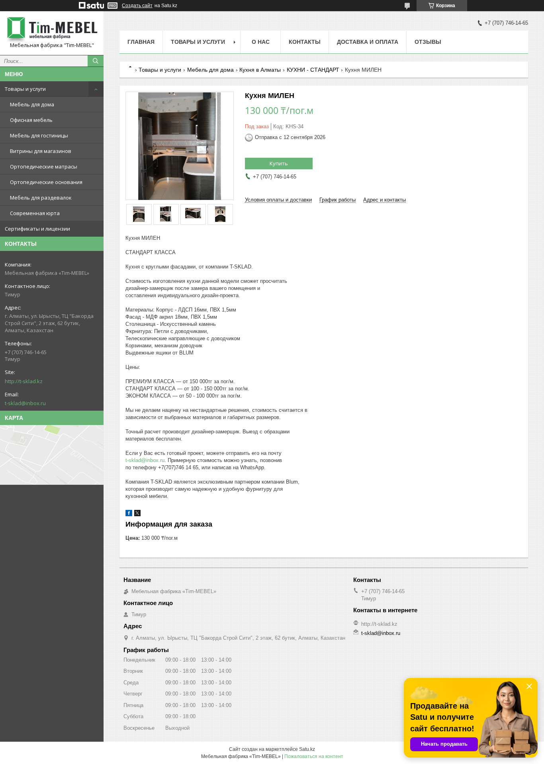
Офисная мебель (31, 119)
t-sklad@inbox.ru (25, 403)
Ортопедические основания (46, 182)
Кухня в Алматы (260, 70)
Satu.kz (307, 749)
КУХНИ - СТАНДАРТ (313, 70)
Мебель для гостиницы (39, 135)
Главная (141, 42)
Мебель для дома (32, 104)
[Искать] (96, 61)
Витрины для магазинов (40, 151)
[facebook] (128, 514)
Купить (279, 163)
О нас (261, 42)
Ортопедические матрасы (43, 166)
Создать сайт (137, 5)
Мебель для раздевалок (41, 197)
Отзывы (428, 42)
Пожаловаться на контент (313, 756)
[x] (137, 514)
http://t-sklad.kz (24, 381)
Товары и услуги (25, 88)
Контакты (305, 42)
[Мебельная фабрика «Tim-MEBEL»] (52, 29)
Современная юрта (35, 213)
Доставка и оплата (367, 42)
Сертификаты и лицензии (37, 228)
